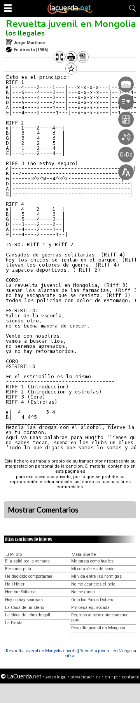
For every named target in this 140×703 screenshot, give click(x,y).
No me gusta (83, 591)
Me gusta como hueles (92, 561)
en (107, 676)
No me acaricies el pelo (93, 584)
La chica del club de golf (28, 615)
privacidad (81, 676)
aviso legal (56, 676)
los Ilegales (25, 33)
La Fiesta (14, 622)
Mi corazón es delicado (92, 568)
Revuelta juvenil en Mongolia (71, 24)
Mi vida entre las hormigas (96, 576)
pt (116, 676)
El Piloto (13, 554)
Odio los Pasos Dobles (92, 599)
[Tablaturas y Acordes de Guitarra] (70, 12)
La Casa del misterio (24, 607)
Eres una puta (18, 568)
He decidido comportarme (28, 576)
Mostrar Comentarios (43, 509)
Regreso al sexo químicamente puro (100, 617)
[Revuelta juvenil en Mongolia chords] (41, 650)
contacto (130, 676)
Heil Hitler (14, 584)
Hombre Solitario (20, 591)
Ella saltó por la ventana (27, 561)
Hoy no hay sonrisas (24, 599)
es (98, 676)
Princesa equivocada (90, 607)
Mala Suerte (84, 554)
